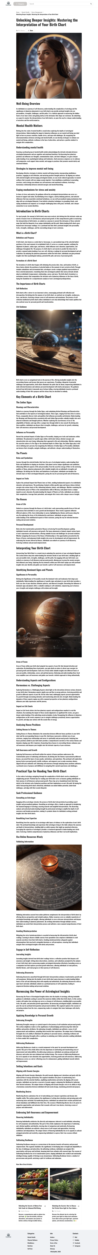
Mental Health (25, 12)
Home (18, 12)
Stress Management (36, 12)
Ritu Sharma (21, 30)
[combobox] (60, 4)
